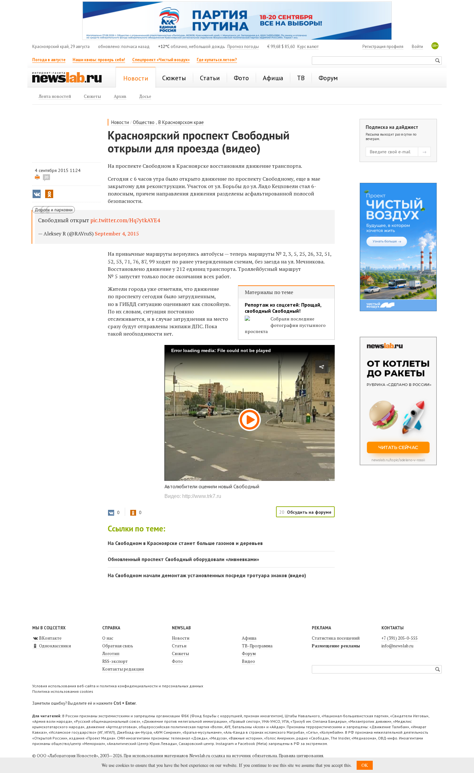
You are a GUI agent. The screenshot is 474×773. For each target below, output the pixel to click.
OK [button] (364, 765)
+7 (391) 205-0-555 (399, 638)
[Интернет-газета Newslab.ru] (70, 78)
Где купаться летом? (217, 59)
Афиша (249, 638)
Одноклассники (54, 646)
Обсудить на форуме (309, 512)
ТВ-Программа (257, 646)
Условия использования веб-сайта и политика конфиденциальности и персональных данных (117, 685)
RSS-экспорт (115, 661)
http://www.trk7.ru (201, 496)
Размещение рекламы (336, 646)
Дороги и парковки (54, 210)
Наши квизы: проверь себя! (99, 59)
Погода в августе (48, 59)
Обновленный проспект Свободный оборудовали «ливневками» (183, 559)
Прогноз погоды (243, 46)
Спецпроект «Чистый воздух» (161, 59)
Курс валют (308, 46)
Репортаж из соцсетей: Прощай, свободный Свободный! (283, 308)
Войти (417, 46)
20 (46, 177)
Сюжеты (180, 653)
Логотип (110, 653)
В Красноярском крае (181, 122)
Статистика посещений (336, 638)
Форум (249, 653)
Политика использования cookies (62, 691)
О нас (107, 638)
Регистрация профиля (382, 46)
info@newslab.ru (397, 646)
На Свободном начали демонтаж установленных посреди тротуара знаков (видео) (207, 575)
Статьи (179, 646)
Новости (120, 122)
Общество (143, 122)
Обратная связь (117, 646)
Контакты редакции (123, 669)
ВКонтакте (50, 638)
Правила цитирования (301, 756)
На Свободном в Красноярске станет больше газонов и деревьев (185, 543)
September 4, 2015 (117, 233)
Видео (248, 661)
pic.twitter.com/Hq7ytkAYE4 (125, 220)
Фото (177, 661)
